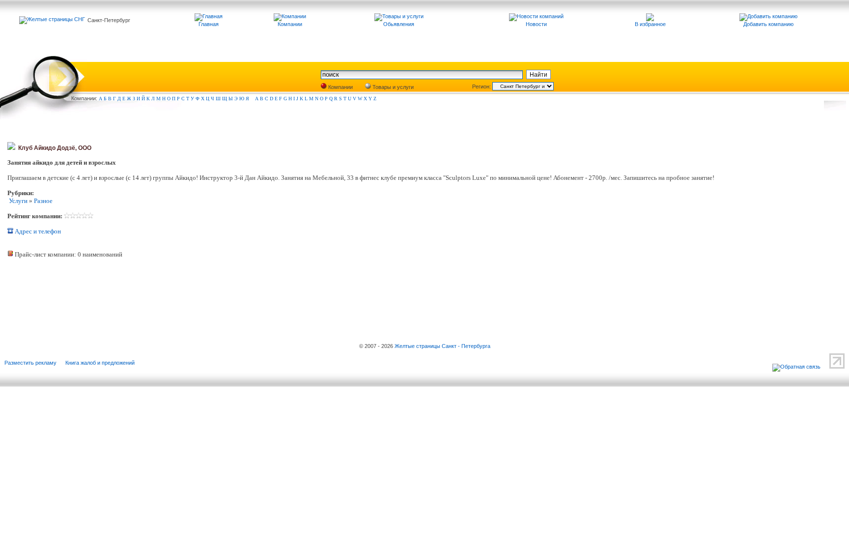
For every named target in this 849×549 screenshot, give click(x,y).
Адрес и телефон (37, 231)
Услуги (17, 200)
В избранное (650, 24)
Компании (340, 87)
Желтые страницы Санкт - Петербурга (442, 346)
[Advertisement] (123, 292)
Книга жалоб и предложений (100, 363)
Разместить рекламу (30, 363)
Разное (43, 200)
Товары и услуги (392, 87)
